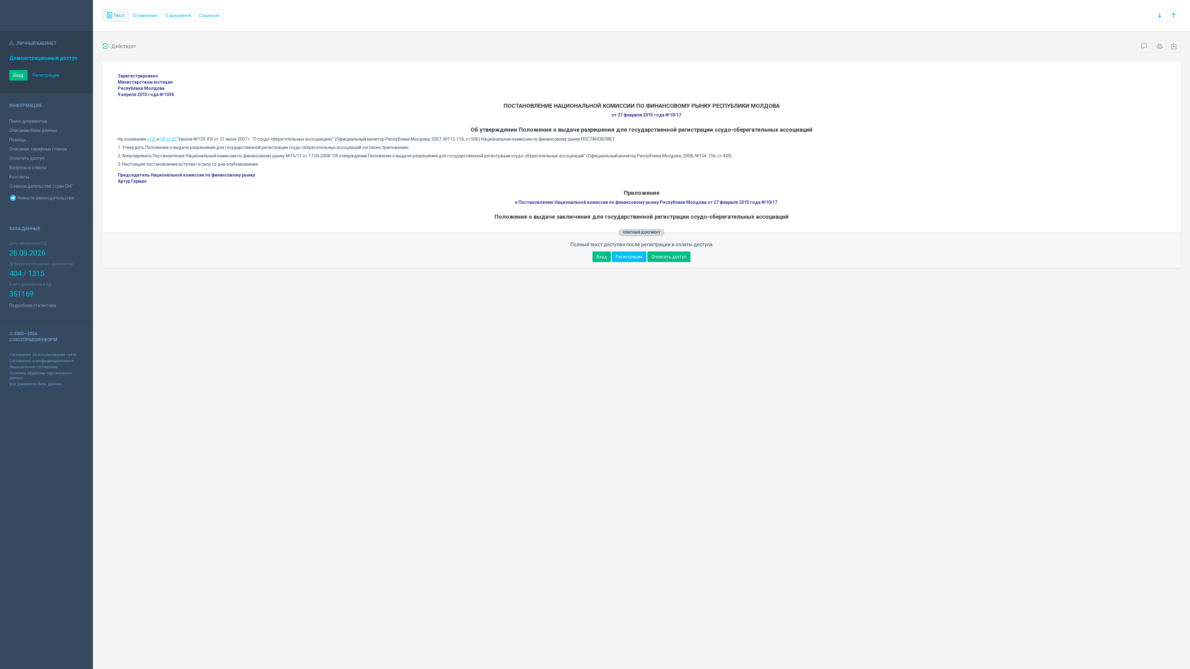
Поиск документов (28, 121)
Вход (18, 75)
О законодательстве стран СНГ (41, 186)
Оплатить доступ (26, 158)
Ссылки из (209, 15)
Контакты (19, 176)
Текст (118, 15)
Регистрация (46, 75)
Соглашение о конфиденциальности (41, 361)
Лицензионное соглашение (33, 367)
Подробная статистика (32, 305)
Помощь (17, 139)
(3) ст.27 (168, 139)
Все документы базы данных (35, 384)
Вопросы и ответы (27, 167)
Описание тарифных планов (38, 148)
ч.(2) (151, 139)
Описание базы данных (33, 130)
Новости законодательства (45, 197)
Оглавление (145, 15)
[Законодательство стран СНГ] (46, 15)
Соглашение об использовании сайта (42, 354)
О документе (178, 15)
